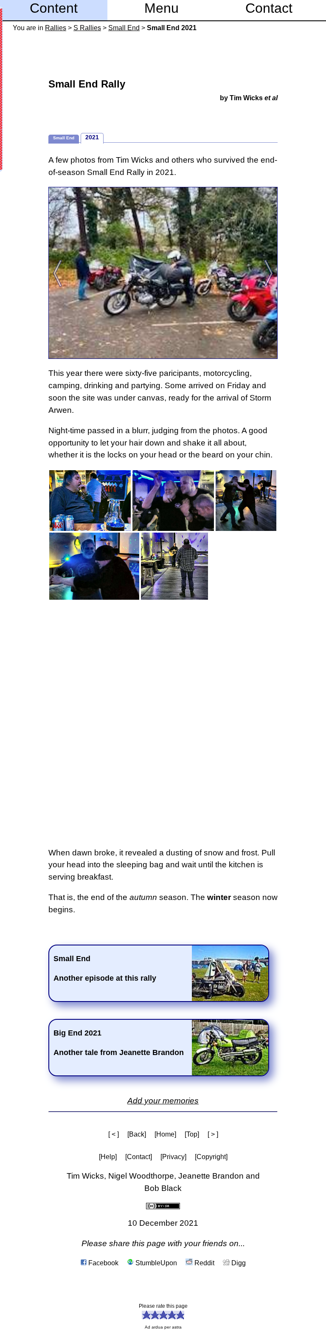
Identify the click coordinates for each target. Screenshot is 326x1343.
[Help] (108, 1156)
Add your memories (163, 1100)
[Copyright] (211, 1156)
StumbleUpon (155, 1263)
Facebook (102, 1263)
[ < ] (113, 1134)
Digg (238, 1263)
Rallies (55, 27)
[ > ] (213, 1134)
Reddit (203, 1263)
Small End (124, 27)
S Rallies (87, 27)
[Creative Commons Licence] (163, 1205)
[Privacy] (173, 1156)
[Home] (165, 1134)
